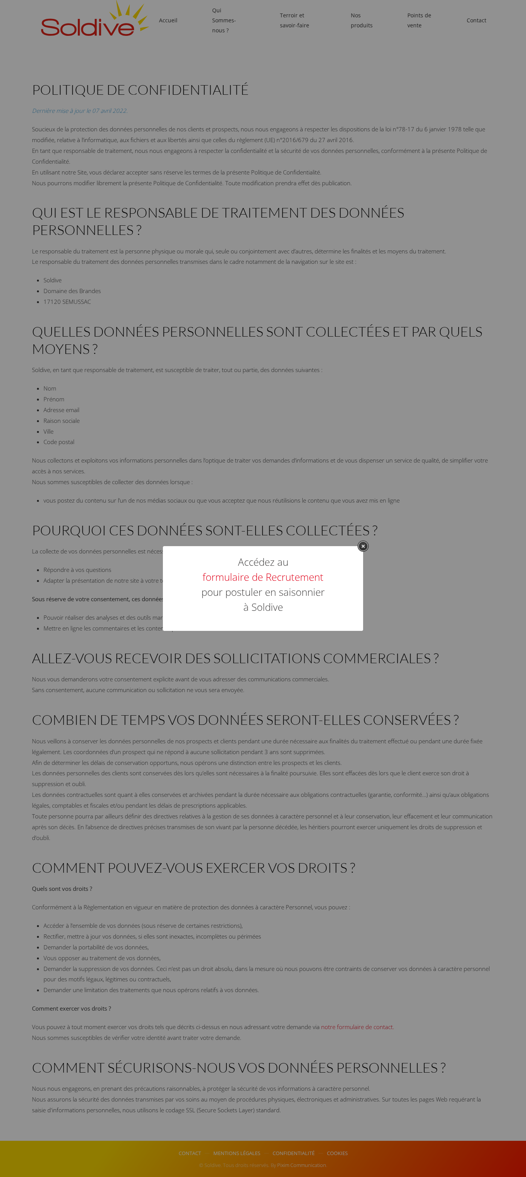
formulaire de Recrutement (263, 577)
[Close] (363, 546)
